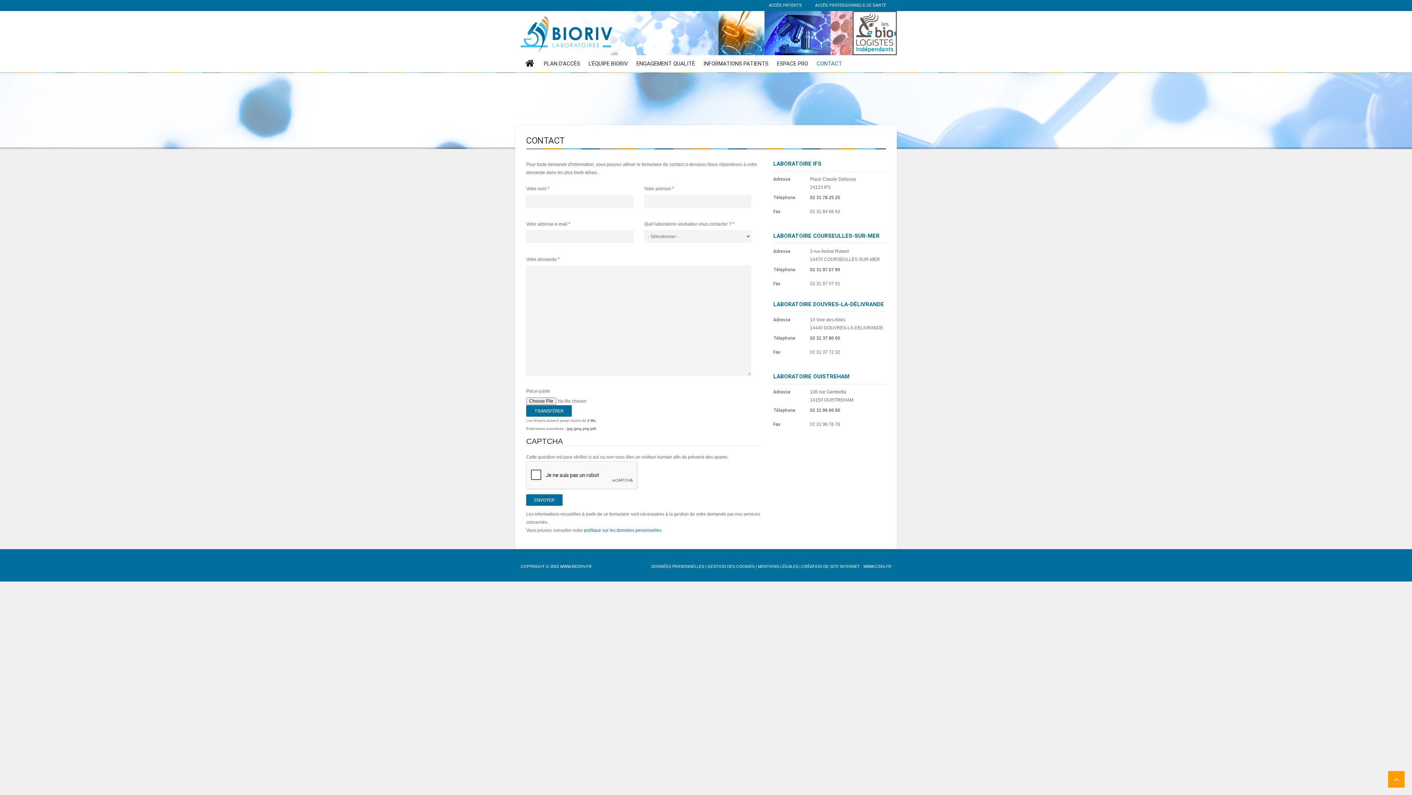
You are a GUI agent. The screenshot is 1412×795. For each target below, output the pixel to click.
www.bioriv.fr (576, 566)
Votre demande (543, 259)
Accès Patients (785, 5)
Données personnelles (677, 566)
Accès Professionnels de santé (850, 5)
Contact (829, 63)
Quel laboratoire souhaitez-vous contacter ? (689, 224)
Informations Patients (736, 63)
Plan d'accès (562, 63)
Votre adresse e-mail (548, 224)
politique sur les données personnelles (623, 530)
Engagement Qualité (666, 63)
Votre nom (537, 188)
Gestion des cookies (731, 566)
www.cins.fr (877, 566)
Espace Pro (792, 63)
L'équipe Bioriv (608, 63)
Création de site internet (831, 566)
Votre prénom (659, 188)
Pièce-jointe (538, 391)
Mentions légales (778, 566)
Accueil (530, 64)
